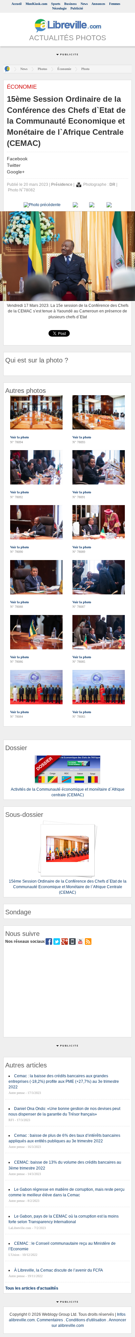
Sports (55, 4)
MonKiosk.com (36, 4)
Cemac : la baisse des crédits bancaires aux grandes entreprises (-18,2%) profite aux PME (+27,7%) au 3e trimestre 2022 (64, 1081)
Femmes (114, 4)
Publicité (76, 8)
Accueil (16, 4)
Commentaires (50, 1320)
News (84, 4)
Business (70, 4)
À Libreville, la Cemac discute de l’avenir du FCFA (58, 1270)
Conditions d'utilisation (86, 1320)
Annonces (98, 4)
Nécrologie (59, 8)
